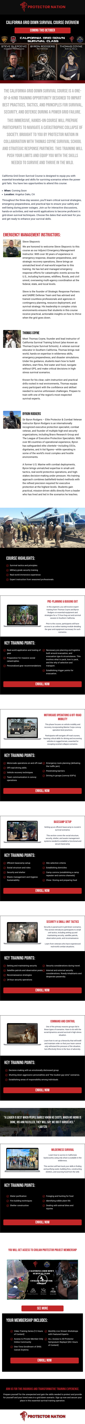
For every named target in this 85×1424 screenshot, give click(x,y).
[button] (42, 59)
